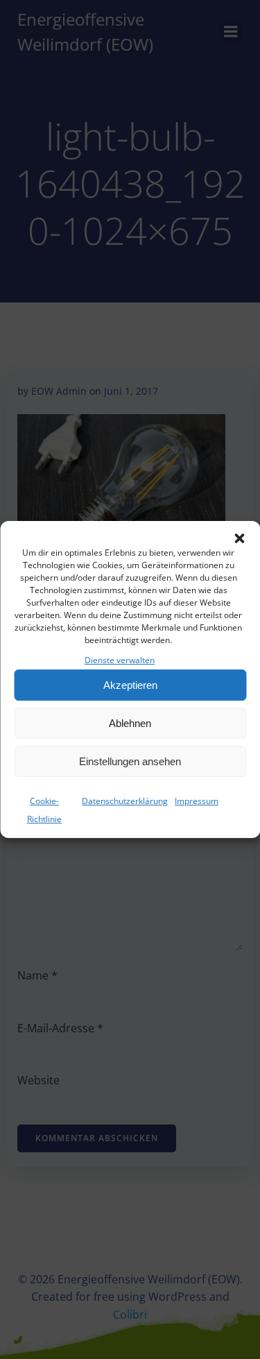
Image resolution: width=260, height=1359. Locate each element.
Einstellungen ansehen (130, 761)
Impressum (196, 801)
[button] (239, 538)
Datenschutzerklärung (125, 801)
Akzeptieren (130, 685)
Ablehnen (130, 723)
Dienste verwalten (120, 660)
